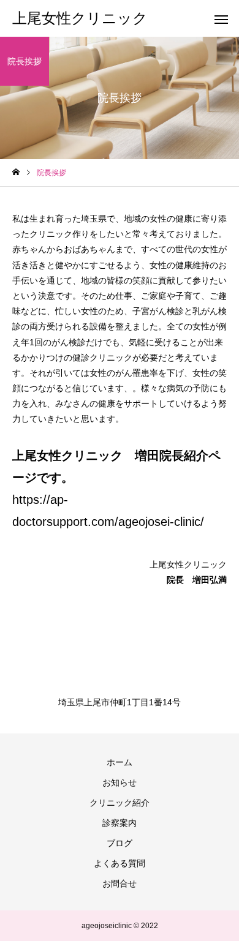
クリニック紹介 (119, 803)
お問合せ (119, 883)
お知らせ (119, 782)
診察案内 (119, 823)
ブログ (119, 843)
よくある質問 (119, 863)
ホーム (119, 762)
